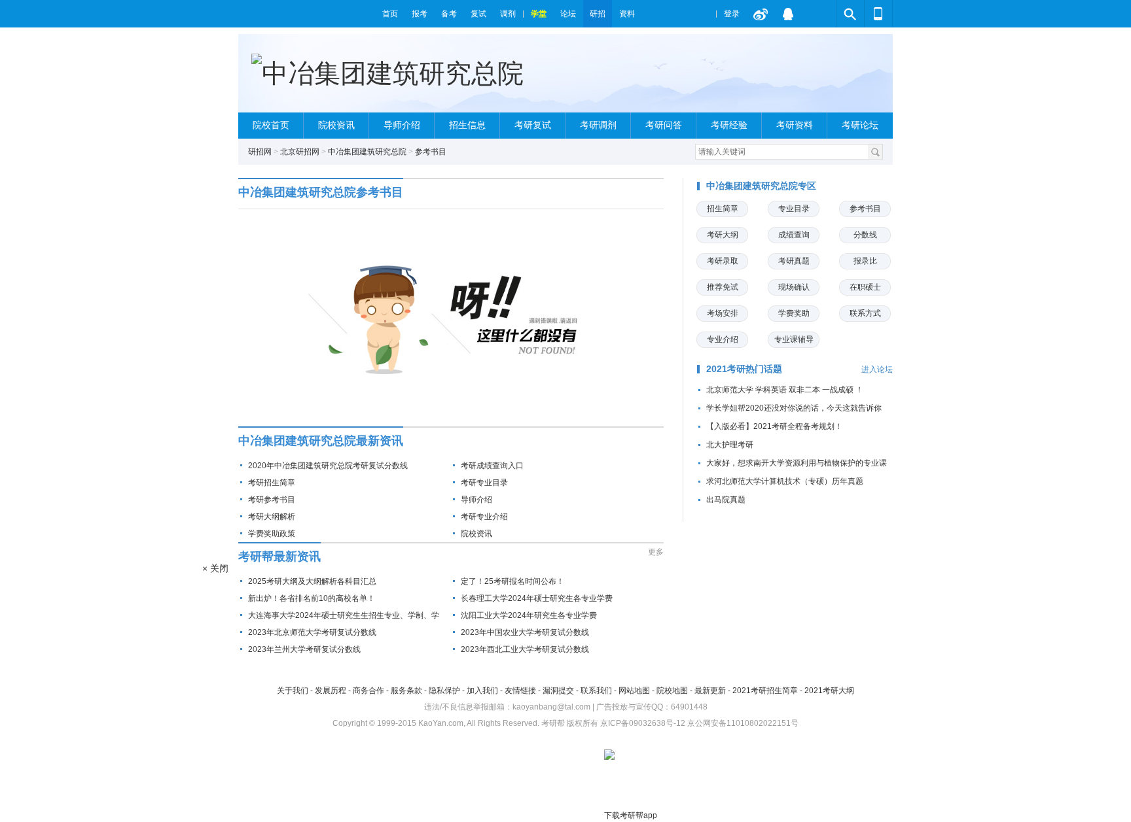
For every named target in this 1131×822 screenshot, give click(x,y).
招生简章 (722, 208)
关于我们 (292, 690)
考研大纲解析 (271, 516)
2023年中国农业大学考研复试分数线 (525, 632)
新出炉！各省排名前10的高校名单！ (311, 598)
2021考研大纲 (829, 690)
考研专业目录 (484, 482)
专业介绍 (722, 339)
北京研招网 (299, 151)
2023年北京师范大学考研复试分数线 (312, 632)
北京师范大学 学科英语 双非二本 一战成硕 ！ (784, 389)
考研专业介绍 (484, 516)
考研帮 (307, 13)
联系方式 (865, 313)
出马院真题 (725, 499)
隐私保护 (444, 690)
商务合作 (368, 690)
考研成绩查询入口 (492, 465)
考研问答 (663, 125)
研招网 (260, 151)
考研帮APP (878, 13)
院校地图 (672, 690)
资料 (627, 13)
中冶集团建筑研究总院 (367, 151)
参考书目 (430, 151)
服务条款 (406, 690)
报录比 (865, 260)
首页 (390, 13)
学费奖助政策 (271, 533)
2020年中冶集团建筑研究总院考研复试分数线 (328, 465)
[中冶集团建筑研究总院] (387, 73)
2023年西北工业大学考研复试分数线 (525, 649)
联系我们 (596, 690)
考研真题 (794, 260)
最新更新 (710, 690)
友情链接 (520, 690)
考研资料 (794, 125)
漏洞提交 (558, 690)
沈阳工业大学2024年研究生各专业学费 (529, 615)
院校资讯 (336, 125)
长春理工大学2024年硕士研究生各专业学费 (537, 598)
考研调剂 (598, 125)
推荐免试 (722, 287)
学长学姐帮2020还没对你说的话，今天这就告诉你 (794, 408)
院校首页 (271, 125)
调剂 (508, 13)
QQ (788, 13)
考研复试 (532, 125)
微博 (760, 13)
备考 (449, 13)
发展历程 (330, 690)
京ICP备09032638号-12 (642, 723)
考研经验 (729, 125)
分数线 (865, 234)
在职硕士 (865, 287)
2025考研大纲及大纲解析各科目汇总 (312, 581)
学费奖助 (794, 313)
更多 (656, 552)
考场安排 (722, 313)
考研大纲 (722, 234)
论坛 (568, 13)
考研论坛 (860, 125)
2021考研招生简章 (765, 690)
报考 (419, 13)
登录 (732, 13)
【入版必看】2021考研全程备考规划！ (774, 426)
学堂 (539, 13)
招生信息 (467, 125)
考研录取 (722, 260)
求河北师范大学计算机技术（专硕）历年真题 (784, 481)
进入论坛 (877, 369)
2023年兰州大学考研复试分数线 (304, 649)
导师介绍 (402, 125)
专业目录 (794, 208)
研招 (597, 13)
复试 (478, 13)
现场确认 (794, 287)
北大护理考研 (729, 444)
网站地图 (634, 690)
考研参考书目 (271, 499)
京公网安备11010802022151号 (743, 723)
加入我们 (482, 690)
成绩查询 (794, 234)
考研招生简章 (271, 482)
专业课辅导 (794, 339)
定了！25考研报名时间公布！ (512, 581)
